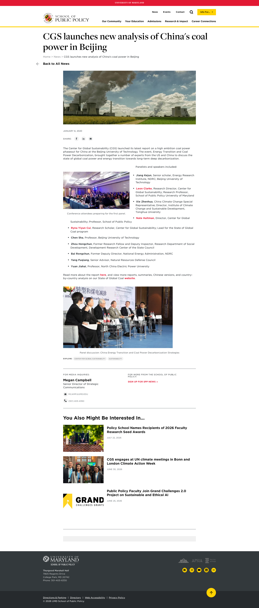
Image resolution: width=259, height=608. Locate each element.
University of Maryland (129, 3)
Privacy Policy (117, 597)
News (155, 12)
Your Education (134, 21)
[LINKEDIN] (206, 570)
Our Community (111, 21)
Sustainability (115, 359)
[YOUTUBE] (199, 570)
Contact (180, 12)
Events (167, 12)
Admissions (154, 21)
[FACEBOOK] (184, 570)
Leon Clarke (144, 188)
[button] (191, 12)
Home (46, 56)
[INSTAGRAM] (192, 570)
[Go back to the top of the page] (211, 592)
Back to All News (56, 63)
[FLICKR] (213, 570)
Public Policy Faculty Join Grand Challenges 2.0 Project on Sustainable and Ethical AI (146, 493)
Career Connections (204, 21)
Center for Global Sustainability (89, 359)
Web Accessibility (95, 597)
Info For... (205, 12)
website (130, 278)
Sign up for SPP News (142, 381)
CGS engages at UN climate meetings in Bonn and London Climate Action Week (148, 461)
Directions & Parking (54, 597)
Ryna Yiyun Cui (81, 227)
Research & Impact (176, 21)
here (103, 274)
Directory (75, 597)
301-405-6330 (59, 580)
